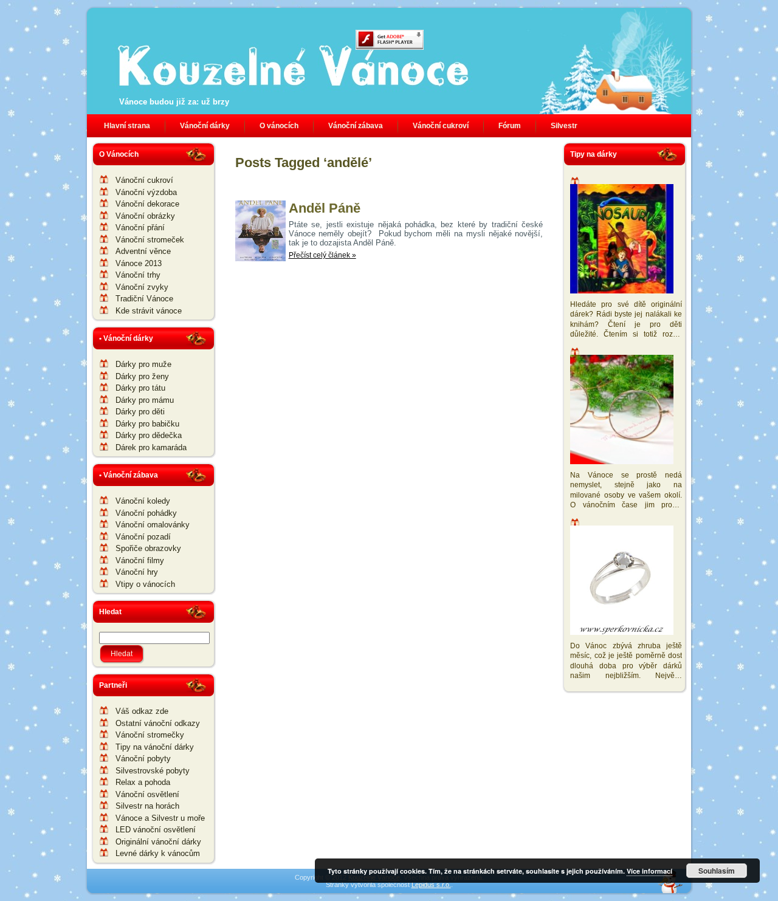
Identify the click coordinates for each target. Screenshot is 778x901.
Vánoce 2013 (138, 263)
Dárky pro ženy (142, 376)
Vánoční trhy (137, 274)
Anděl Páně (324, 208)
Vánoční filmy (139, 560)
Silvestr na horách (147, 805)
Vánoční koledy (142, 500)
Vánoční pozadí (143, 536)
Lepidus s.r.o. (431, 884)
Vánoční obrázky (145, 216)
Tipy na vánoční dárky (154, 747)
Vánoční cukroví (144, 180)
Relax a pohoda (142, 782)
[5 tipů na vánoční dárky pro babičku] (623, 411)
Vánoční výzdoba (146, 192)
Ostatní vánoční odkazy (157, 723)
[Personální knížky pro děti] (623, 240)
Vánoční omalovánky (152, 524)
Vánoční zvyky (141, 287)
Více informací (649, 870)
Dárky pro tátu (140, 387)
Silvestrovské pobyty (152, 770)
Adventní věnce (143, 251)
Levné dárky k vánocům (157, 853)
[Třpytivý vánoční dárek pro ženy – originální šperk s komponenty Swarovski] (623, 582)
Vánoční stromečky (149, 734)
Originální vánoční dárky (158, 841)
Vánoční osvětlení (147, 794)
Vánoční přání (140, 227)
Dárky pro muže (143, 364)
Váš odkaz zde (141, 711)
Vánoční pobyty (143, 758)
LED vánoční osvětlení (155, 829)
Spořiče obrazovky (148, 548)
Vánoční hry (136, 572)
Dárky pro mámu (144, 400)
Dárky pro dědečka (148, 435)
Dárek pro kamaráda (151, 447)
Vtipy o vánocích (145, 584)
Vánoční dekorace (147, 203)
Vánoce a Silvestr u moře (160, 818)
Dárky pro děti (140, 411)
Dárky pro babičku (147, 423)
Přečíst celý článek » (322, 255)
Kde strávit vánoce (148, 310)
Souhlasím (716, 870)
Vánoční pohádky (146, 513)
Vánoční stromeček (149, 239)
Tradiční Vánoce (144, 298)
